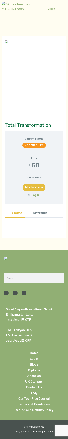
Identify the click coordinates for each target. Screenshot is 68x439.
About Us (34, 375)
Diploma (34, 370)
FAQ (34, 393)
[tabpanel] (34, 224)
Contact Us (34, 387)
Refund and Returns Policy (34, 410)
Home (34, 353)
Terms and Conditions (34, 404)
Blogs (34, 364)
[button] (58, 10)
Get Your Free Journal (34, 398)
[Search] (59, 278)
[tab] (15, 213)
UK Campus (34, 381)
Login (35, 195)
